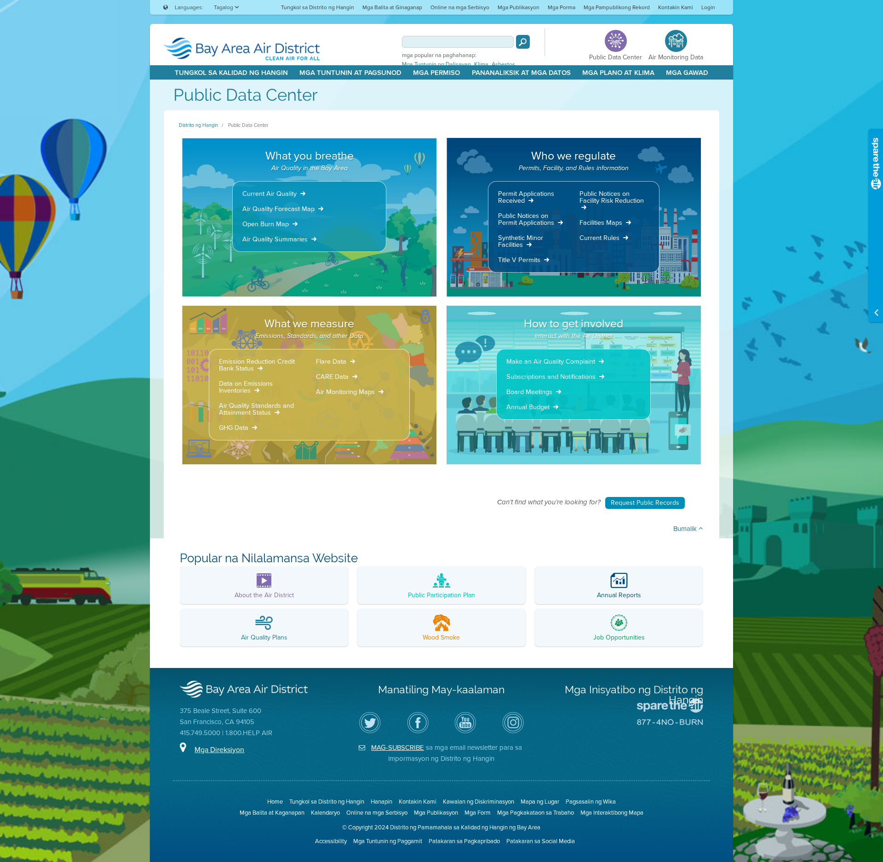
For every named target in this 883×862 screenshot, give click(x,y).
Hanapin (381, 801)
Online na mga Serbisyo (459, 7)
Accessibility (331, 841)
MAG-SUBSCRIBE (397, 747)
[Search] (523, 42)
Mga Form (477, 812)
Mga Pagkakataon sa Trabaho (535, 812)
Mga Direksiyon (219, 749)
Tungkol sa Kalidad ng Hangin (231, 73)
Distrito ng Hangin (198, 125)
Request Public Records (645, 503)
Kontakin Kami (675, 7)
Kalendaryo (325, 812)
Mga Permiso (436, 73)
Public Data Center (248, 125)
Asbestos (503, 64)
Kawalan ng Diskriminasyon (478, 801)
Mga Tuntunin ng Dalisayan (436, 64)
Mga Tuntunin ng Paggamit (387, 841)
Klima (481, 64)
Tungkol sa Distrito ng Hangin (317, 7)
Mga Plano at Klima (618, 73)
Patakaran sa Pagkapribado (464, 841)
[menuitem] (317, 7)
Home (275, 801)
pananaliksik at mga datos (521, 73)
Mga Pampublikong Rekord (617, 7)
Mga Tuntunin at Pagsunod (350, 73)
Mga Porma (561, 7)
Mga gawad (687, 73)
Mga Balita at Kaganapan (272, 812)
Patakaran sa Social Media (540, 841)
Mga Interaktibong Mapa (611, 812)
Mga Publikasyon (518, 7)
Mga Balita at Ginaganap (392, 7)
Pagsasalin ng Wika (591, 801)
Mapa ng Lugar (540, 801)
